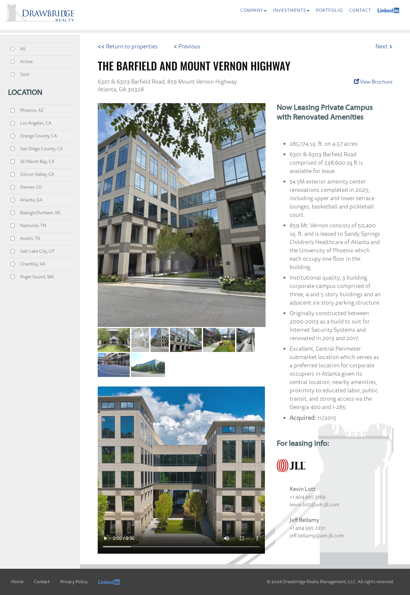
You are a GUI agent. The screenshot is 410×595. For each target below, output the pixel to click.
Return (128, 47)
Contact (360, 10)
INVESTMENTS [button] (289, 10)
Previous (187, 47)
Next (383, 47)
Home (17, 582)
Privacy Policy (74, 582)
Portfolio (329, 10)
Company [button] (251, 10)
